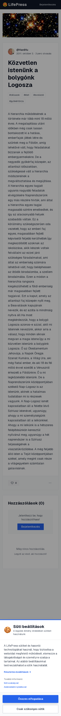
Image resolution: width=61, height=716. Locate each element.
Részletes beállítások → (17, 672)
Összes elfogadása (30, 698)
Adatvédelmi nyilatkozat (15, 687)
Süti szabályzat (11, 683)
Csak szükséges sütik (31, 709)
